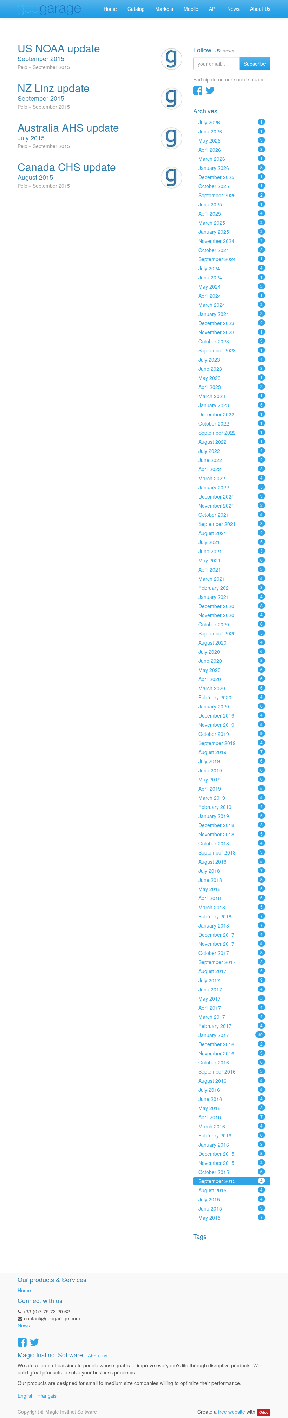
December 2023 (230, 323)
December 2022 (230, 414)
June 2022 (230, 459)
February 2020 (230, 697)
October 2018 (230, 843)
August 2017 (230, 971)
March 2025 (230, 222)
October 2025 (230, 186)
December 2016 (230, 1044)
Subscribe (255, 63)
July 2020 (230, 651)
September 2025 (230, 195)
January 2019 (230, 815)
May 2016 (230, 1108)
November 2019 (230, 724)
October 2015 (230, 1171)
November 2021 (230, 505)
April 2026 (230, 149)
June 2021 (230, 551)
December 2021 (230, 496)
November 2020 (230, 615)
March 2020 (230, 688)
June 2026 (230, 131)
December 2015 (230, 1153)
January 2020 (230, 706)
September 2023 (230, 350)
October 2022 (230, 423)
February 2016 (230, 1135)
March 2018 (230, 907)
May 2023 (230, 377)
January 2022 (230, 487)
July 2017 (230, 980)
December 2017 (230, 934)
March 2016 (230, 1126)
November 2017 (230, 943)
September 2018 (230, 852)
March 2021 (230, 578)
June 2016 (230, 1098)
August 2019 (230, 752)
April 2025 (230, 213)
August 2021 (230, 532)
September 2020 (230, 633)
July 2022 (230, 450)
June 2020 (230, 660)
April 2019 (230, 788)
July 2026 (230, 122)
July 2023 (230, 359)
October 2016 (230, 1062)
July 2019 (230, 761)
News (24, 1325)
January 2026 (230, 167)
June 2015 (230, 1208)
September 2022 (230, 432)
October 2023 (230, 341)
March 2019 (230, 797)
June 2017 (230, 989)
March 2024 (230, 304)
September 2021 (230, 523)
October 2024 (230, 249)
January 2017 (230, 1034)
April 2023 (230, 386)
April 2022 (230, 469)
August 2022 (230, 441)
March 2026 (230, 158)
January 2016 (230, 1144)
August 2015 (230, 1190)
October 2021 (230, 514)
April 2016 (230, 1117)
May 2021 (230, 560)
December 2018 (230, 825)
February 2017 (230, 1025)
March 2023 (230, 396)
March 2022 (230, 478)
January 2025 (230, 231)
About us (97, 1355)
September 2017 (230, 961)
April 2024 (230, 295)
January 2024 (230, 313)
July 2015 (230, 1199)
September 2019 (230, 742)
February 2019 (230, 806)
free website (231, 1411)
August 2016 (230, 1080)
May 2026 (230, 140)
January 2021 (230, 596)
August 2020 (230, 642)
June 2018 (230, 879)
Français (47, 1395)
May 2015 (230, 1217)
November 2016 (230, 1053)
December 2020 (230, 605)
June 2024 (230, 277)
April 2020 (230, 678)
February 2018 (230, 916)
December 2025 (230, 176)
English (26, 1395)
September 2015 (230, 1181)
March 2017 (230, 1016)
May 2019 (230, 779)
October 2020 (230, 624)
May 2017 (230, 998)
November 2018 (230, 834)
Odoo (263, 1412)
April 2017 (230, 1007)
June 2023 (230, 368)
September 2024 (230, 259)
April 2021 (230, 569)
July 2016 (230, 1089)
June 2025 (230, 204)
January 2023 (230, 405)
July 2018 (230, 870)
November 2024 (230, 240)
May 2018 (230, 888)
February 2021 (230, 587)
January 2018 (230, 925)
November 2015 (230, 1162)
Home (24, 1290)
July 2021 (230, 542)
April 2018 (230, 898)
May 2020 (230, 669)
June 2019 (230, 770)
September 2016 (230, 1071)
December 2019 (230, 715)
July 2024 (230, 268)
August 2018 (230, 861)
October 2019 (230, 733)
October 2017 (230, 952)
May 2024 (230, 286)
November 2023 (230, 332)
